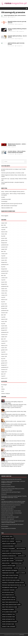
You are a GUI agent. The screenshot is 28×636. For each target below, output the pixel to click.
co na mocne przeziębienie (8, 546)
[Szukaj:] (14, 161)
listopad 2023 (4, 269)
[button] (26, 8)
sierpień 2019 (4, 336)
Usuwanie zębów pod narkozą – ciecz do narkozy (17, 36)
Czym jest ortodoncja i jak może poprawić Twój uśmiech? (12, 524)
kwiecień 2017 (4, 378)
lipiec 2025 (3, 251)
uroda (2, 391)
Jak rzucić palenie (4, 526)
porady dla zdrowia (20, 572)
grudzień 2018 (4, 349)
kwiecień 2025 (4, 258)
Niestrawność (4, 494)
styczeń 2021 (4, 304)
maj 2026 (3, 229)
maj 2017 (3, 376)
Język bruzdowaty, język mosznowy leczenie (16, 43)
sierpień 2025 (4, 249)
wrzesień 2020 (4, 312)
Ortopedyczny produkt (6, 199)
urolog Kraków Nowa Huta (8, 594)
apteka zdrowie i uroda (7, 536)
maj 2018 (3, 352)
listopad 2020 (4, 308)
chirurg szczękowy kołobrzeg (9, 543)
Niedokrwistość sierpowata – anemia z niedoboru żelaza (17, 144)
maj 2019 (3, 343)
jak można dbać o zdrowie (8, 558)
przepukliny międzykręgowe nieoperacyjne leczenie (13, 585)
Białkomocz (18, 541)
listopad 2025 (4, 242)
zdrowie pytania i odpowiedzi (8, 626)
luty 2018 (3, 358)
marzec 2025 (4, 260)
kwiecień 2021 (4, 299)
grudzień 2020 (4, 306)
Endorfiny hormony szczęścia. (7, 515)
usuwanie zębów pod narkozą (8, 597)
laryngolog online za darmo (8, 565)
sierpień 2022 (4, 288)
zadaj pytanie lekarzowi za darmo (9, 607)
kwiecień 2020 (4, 319)
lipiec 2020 (3, 314)
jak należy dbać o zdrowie (8, 560)
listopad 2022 (4, 284)
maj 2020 (3, 317)
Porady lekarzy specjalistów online (10, 575)
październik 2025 (4, 244)
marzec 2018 (4, 356)
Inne (2, 386)
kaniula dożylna (6, 563)
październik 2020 (4, 310)
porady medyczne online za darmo (10, 577)
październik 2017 (4, 367)
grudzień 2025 (4, 240)
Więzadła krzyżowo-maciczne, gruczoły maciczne (17, 22)
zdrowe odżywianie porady (8, 624)
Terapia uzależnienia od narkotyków (8, 528)
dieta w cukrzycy (6, 551)
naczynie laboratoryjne (19, 568)
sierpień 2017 (4, 371)
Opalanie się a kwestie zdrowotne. (8, 486)
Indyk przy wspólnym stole (6, 207)
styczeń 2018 (4, 360)
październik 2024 (4, 264)
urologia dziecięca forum (8, 592)
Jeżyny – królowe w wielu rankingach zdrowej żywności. (13, 191)
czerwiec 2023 (4, 277)
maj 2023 (3, 279)
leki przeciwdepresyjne (7, 568)
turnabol (3, 197)
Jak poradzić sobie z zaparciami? (7, 519)
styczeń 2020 (4, 325)
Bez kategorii (4, 384)
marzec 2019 (4, 347)
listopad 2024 (4, 262)
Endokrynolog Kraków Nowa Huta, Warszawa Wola (11, 479)
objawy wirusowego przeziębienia (9, 570)
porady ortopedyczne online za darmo (11, 580)
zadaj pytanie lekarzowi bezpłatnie (10, 602)
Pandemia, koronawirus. (6, 484)
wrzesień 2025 (4, 247)
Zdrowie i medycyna (5, 393)
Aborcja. (2, 499)
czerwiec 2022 (4, 290)
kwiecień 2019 (4, 345)
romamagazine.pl (12, 16)
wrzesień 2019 (4, 334)
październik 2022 (4, 286)
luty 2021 (3, 301)
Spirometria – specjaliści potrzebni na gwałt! (9, 517)
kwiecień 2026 (4, 231)
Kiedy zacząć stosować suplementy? (8, 506)
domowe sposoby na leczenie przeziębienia (11, 553)
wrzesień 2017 (4, 369)
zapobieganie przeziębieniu (8, 609)
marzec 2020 (4, 321)
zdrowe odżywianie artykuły (8, 619)
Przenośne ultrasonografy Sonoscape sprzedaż (13, 582)
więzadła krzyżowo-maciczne (8, 599)
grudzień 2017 (4, 363)
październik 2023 (4, 271)
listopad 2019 (4, 330)
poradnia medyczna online (8, 572)
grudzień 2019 (4, 328)
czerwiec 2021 (4, 295)
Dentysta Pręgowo (21, 548)
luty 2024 (3, 266)
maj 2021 (3, 297)
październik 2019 (4, 332)
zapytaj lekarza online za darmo (9, 611)
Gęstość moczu (21, 555)
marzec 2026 (4, 234)
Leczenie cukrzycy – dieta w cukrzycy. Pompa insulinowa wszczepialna (17, 152)
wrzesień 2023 (4, 273)
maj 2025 (3, 255)
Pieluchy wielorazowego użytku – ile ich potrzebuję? (11, 512)
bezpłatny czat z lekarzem (8, 541)
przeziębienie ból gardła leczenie (9, 587)
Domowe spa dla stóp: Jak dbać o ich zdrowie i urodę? (12, 172)
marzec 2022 (4, 293)
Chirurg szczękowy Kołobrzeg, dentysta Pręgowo (17, 29)
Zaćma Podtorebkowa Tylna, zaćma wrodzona (15, 15)
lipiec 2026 (3, 225)
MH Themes (22, 634)
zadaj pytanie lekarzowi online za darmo (11, 604)
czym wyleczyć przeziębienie (8, 548)
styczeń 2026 (4, 238)
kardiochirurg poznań (16, 563)
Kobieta (3, 389)
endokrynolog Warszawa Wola (9, 555)
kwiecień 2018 (4, 354)
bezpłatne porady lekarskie (8, 538)
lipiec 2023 (3, 275)
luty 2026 (3, 236)
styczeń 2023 (4, 282)
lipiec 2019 (3, 339)
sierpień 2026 (4, 223)
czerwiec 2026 (4, 227)
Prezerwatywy (4, 201)
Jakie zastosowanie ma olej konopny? (9, 205)
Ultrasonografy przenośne (8, 590)
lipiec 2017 (3, 374)
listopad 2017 (4, 365)
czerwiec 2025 (4, 253)
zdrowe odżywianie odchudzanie (9, 621)
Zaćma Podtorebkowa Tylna (8, 614)
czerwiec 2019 (4, 341)
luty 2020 (3, 323)
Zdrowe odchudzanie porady (8, 616)
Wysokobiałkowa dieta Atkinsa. (7, 508)
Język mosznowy (19, 560)
